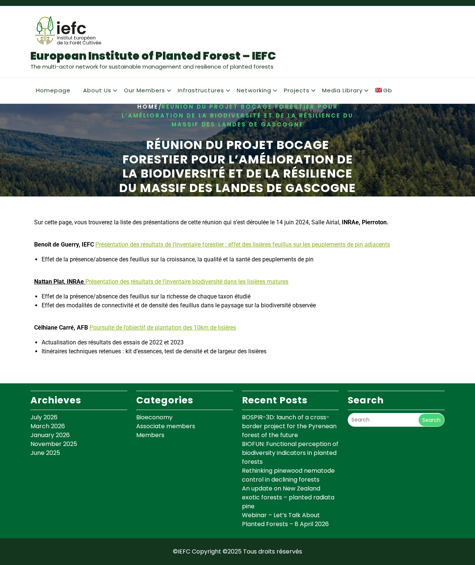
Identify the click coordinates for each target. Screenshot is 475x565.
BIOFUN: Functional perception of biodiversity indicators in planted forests (290, 453)
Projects (296, 90)
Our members (144, 90)
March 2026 (47, 426)
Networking (254, 90)
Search (431, 420)
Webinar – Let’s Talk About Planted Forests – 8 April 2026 (285, 519)
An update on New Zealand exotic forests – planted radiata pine (288, 497)
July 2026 (44, 417)
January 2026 (50, 435)
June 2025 (45, 453)
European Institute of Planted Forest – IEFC (153, 56)
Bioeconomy (154, 417)
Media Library (342, 90)
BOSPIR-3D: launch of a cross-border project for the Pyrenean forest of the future (289, 426)
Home (147, 107)
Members (150, 435)
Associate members (165, 426)
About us (97, 90)
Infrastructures (201, 90)
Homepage (53, 90)
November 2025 (53, 444)
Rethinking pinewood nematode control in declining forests (288, 475)
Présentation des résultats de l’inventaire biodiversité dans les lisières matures (186, 281)
